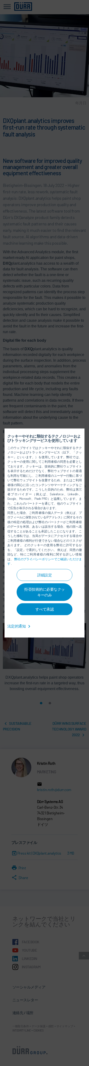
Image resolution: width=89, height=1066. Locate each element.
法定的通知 (16, 626)
